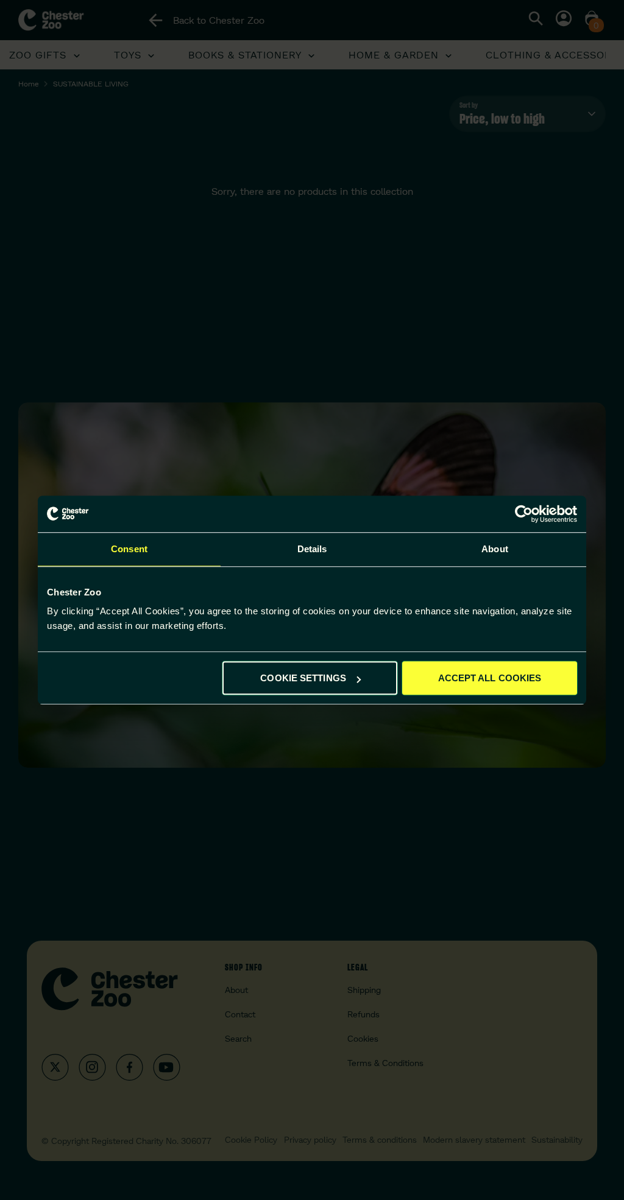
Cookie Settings (303, 678)
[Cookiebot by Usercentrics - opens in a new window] (523, 514)
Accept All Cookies (490, 678)
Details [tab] (312, 549)
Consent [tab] (129, 549)
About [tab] (494, 549)
